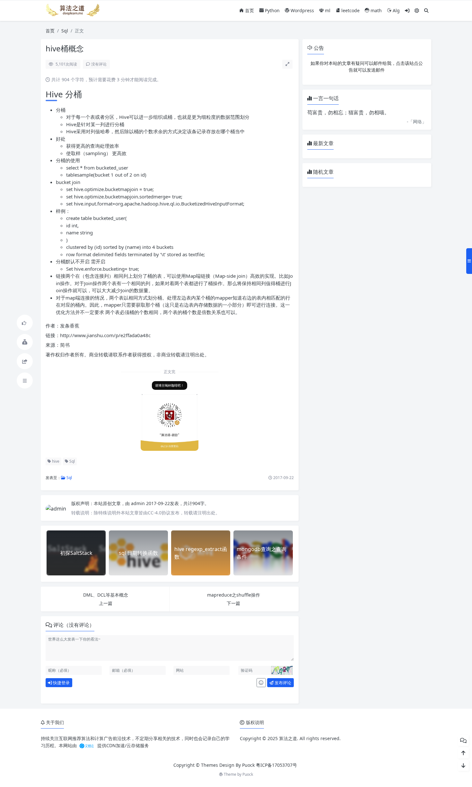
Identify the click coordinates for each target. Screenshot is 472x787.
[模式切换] (417, 10)
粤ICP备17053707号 (276, 765)
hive (55, 461)
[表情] (261, 682)
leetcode (350, 10)
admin (138, 503)
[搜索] (426, 10)
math (375, 10)
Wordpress (301, 10)
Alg (395, 10)
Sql (64, 31)
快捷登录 (61, 683)
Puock (247, 774)
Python (272, 10)
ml (327, 10)
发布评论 (282, 683)
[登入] (407, 10)
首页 (249, 10)
